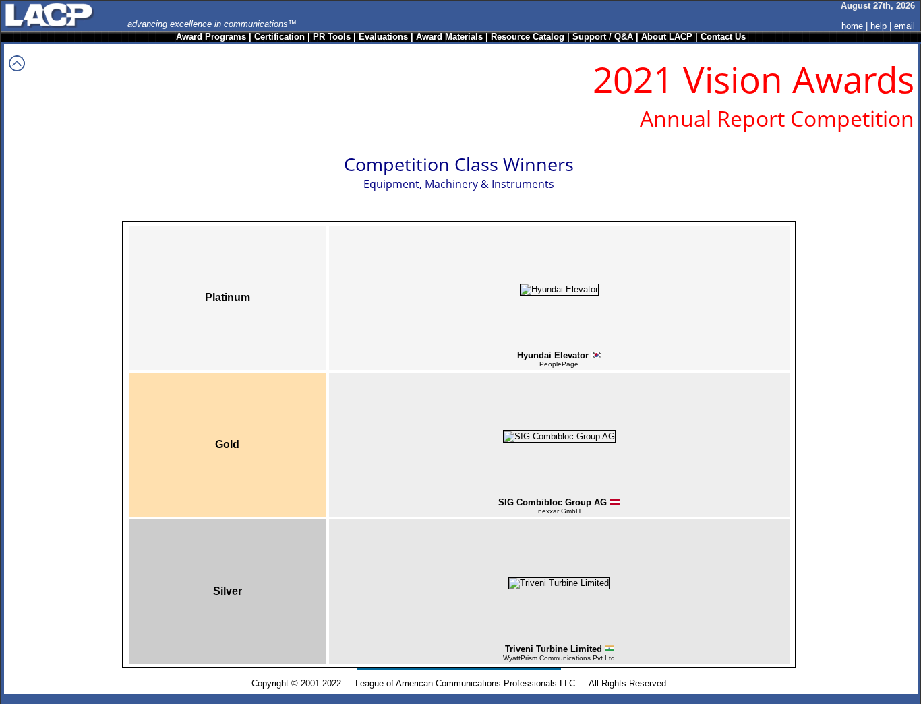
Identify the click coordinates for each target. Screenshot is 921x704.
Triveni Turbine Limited (553, 649)
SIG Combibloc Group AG (552, 502)
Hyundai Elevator (553, 355)
